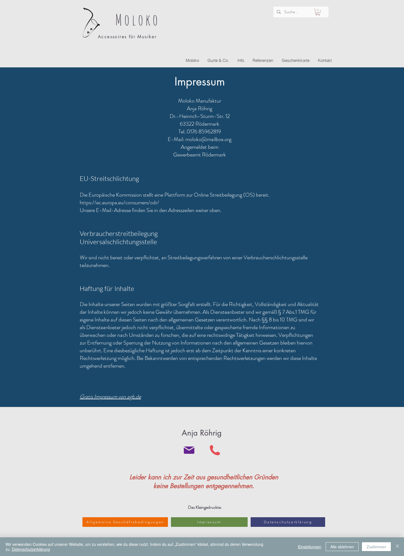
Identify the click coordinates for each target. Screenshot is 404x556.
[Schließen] (397, 547)
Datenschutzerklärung (31, 549)
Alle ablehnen (342, 546)
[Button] (124, 24)
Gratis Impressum (98, 397)
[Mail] (189, 450)
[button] (318, 12)
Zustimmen (376, 546)
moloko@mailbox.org (208, 139)
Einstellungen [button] (309, 546)
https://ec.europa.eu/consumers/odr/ (119, 203)
